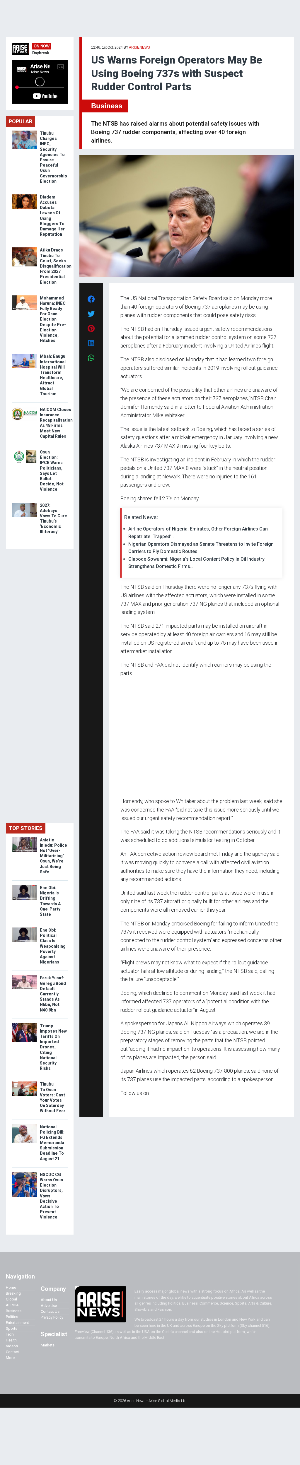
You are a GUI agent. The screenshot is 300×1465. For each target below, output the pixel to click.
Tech (10, 1334)
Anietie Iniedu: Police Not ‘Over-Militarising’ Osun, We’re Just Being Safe (53, 856)
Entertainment (17, 1322)
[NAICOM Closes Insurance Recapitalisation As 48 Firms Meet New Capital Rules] (24, 408)
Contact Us (50, 1311)
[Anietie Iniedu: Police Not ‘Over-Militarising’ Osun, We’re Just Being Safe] (24, 838)
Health (11, 1340)
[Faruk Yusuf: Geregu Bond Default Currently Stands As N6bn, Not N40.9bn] (24, 976)
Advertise (49, 1305)
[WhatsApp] (129, 1104)
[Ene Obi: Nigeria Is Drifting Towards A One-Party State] (24, 886)
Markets (47, 1345)
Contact (12, 1352)
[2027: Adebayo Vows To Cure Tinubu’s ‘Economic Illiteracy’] (24, 504)
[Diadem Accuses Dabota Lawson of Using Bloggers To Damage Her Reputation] (24, 195)
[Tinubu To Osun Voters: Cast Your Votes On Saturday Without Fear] (24, 1082)
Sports (11, 1328)
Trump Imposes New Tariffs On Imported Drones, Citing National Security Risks (53, 1047)
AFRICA (12, 1305)
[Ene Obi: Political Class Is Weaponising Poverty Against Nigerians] (24, 928)
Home (11, 1287)
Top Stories (25, 828)
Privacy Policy (52, 1317)
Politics (12, 1317)
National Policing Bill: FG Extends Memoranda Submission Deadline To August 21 (52, 1143)
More (10, 1358)
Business (106, 106)
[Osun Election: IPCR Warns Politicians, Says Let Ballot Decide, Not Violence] (24, 450)
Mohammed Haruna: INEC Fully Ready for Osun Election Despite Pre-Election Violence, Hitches (53, 319)
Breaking (13, 1293)
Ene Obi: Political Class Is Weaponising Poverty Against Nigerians (53, 946)
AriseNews (139, 47)
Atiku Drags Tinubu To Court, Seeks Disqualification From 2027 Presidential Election (55, 266)
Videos (12, 1346)
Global (11, 1299)
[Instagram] (126, 1104)
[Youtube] (132, 1104)
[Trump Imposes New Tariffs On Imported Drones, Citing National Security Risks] (24, 1024)
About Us (49, 1300)
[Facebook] (121, 1104)
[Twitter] (123, 1104)
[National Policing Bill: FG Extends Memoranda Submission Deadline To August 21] (24, 1125)
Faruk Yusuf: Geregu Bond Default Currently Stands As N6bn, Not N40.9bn (53, 993)
